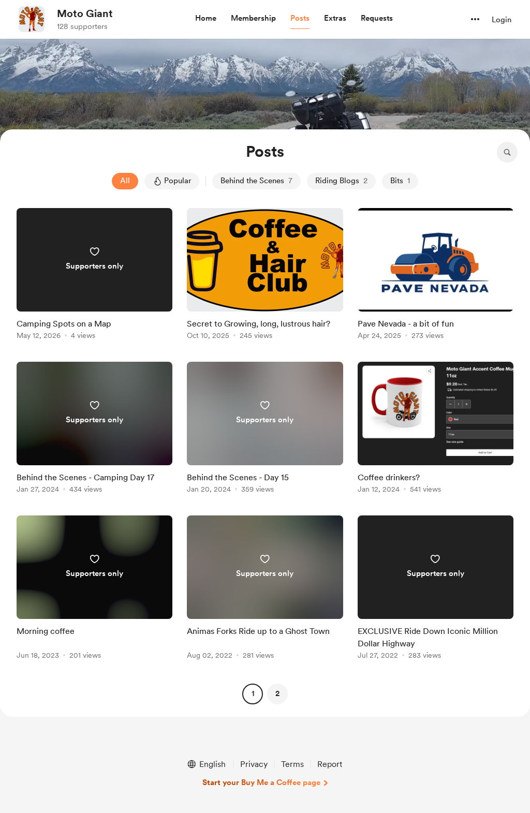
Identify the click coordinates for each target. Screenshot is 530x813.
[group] (94, 275)
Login (501, 19)
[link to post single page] (94, 275)
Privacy (254, 764)
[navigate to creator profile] (32, 19)
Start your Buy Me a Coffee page (261, 782)
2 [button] (277, 693)
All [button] (125, 180)
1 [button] (253, 693)
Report (329, 764)
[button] (205, 18)
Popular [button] (177, 180)
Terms (292, 764)
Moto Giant (85, 13)
